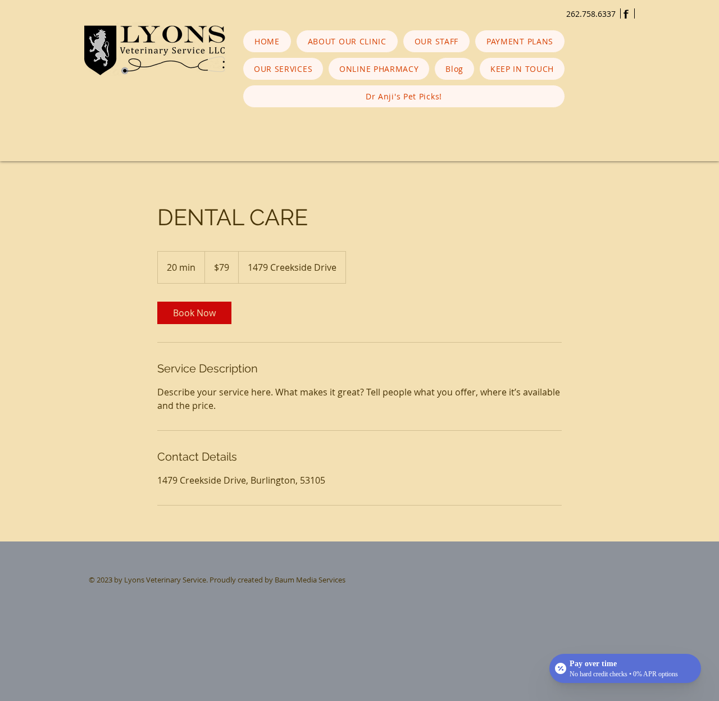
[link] (194, 313)
